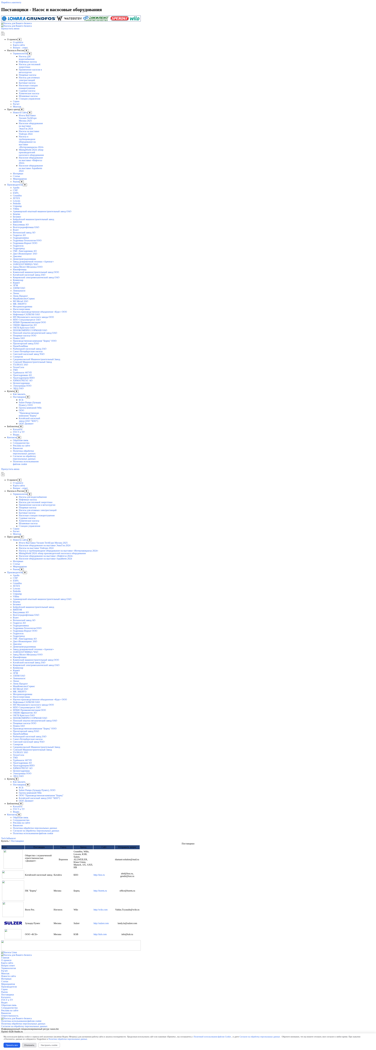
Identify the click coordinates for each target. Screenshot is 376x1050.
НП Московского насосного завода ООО (33, 317)
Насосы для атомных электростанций (29, 78)
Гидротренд (19, 248)
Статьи (16, 176)
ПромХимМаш (20, 346)
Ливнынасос (19, 290)
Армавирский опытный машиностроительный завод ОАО (42, 211)
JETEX (16, 198)
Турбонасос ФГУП (22, 372)
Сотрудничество (21, 443)
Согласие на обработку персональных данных (24, 457)
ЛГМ (15, 285)
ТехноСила (18, 367)
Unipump (17, 206)
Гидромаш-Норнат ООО (25, 243)
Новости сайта (20, 112)
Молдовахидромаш (22, 306)
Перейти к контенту (11, 2)
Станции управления (29, 98)
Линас (16, 293)
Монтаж (17, 106)
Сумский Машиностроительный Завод (32, 362)
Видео (16, 434)
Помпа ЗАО (19, 338)
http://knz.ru (99, 875)
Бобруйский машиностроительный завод (33, 219)
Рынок (16, 181)
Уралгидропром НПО (24, 378)
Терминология (20, 53)
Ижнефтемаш (19, 269)
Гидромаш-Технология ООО (27, 240)
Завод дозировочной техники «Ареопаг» (33, 261)
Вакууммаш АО (21, 224)
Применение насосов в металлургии (30, 71)
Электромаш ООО (22, 385)
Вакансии (18, 448)
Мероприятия (20, 179)
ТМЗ (15, 370)
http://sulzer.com (101, 923)
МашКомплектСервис (24, 298)
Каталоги (17, 429)
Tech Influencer (8, 838)
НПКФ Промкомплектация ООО (29, 322)
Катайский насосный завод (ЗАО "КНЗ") (29, 419)
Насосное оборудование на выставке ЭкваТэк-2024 (31, 126)
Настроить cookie (49, 1045)
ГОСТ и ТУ (19, 432)
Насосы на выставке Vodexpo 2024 (29, 132)
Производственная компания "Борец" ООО (35, 341)
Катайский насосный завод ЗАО (29, 275)
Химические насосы (29, 93)
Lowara (16, 201)
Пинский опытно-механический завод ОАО (35, 333)
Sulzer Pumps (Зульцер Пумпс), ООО (30, 403)
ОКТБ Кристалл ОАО (24, 327)
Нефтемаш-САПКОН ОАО (26, 314)
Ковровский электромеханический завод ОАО (36, 277)
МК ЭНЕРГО (19, 304)
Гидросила (18, 245)
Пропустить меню (10, 28)
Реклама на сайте (21, 445)
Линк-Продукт (20, 296)
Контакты (12, 437)
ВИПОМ (17, 222)
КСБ (21, 400)
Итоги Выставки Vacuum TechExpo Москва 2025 (28, 118)
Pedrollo (17, 203)
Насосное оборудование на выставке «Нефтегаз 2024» (31, 160)
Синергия (18, 356)
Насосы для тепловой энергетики (29, 65)
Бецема (16, 214)
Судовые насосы (27, 91)
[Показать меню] (2, 472)
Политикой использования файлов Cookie (212, 1037)
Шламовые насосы (28, 96)
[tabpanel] (188, 892)
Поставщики (19, 397)
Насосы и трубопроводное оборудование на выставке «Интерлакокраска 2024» (31, 141)
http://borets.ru (100, 890)
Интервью (18, 173)
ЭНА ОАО (18, 388)
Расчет (16, 104)
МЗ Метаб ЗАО (20, 301)
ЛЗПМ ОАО (19, 288)
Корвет (16, 282)
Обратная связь (20, 440)
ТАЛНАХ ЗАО (20, 364)
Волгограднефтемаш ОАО (26, 227)
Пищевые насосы (27, 75)
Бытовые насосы (27, 83)
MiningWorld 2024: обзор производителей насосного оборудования (31, 152)
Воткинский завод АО (24, 232)
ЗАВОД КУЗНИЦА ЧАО (25, 264)
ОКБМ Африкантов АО (25, 325)
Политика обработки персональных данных (24, 452)
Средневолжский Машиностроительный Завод (36, 359)
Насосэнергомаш (21, 309)
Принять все (12, 1045)
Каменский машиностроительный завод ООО (36, 272)
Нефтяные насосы (28, 61)
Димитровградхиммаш (24, 259)
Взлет (16, 230)
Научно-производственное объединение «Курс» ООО (40, 312)
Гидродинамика (21, 238)
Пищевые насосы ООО (24, 335)
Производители (15, 184)
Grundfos (17, 195)
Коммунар (18, 280)
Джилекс (17, 256)
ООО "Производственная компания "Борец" (29, 413)
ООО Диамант (26, 423)
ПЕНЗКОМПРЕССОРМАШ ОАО (30, 330)
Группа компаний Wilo (30, 407)
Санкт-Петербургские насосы (28, 351)
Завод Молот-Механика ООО (28, 267)
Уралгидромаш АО (22, 375)
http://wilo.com (101, 909)
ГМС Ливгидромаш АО (25, 251)
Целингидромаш (21, 383)
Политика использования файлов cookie (25, 462)
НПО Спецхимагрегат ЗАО (27, 319)
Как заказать (19, 394)
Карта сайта (19, 45)
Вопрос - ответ (20, 47)
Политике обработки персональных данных (67, 1039)
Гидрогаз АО (19, 235)
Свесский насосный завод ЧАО (29, 354)
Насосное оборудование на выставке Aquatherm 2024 (31, 168)
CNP (15, 190)
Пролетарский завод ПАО (26, 343)
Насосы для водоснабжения (26, 57)
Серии (16, 101)
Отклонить (29, 1045)
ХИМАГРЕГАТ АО (22, 380)
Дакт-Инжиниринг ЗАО (25, 253)
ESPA (16, 193)
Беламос (17, 216)
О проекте (18, 42)
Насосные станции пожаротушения (28, 86)
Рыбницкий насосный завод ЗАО (29, 349)
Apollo (16, 187)
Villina (16, 209)
